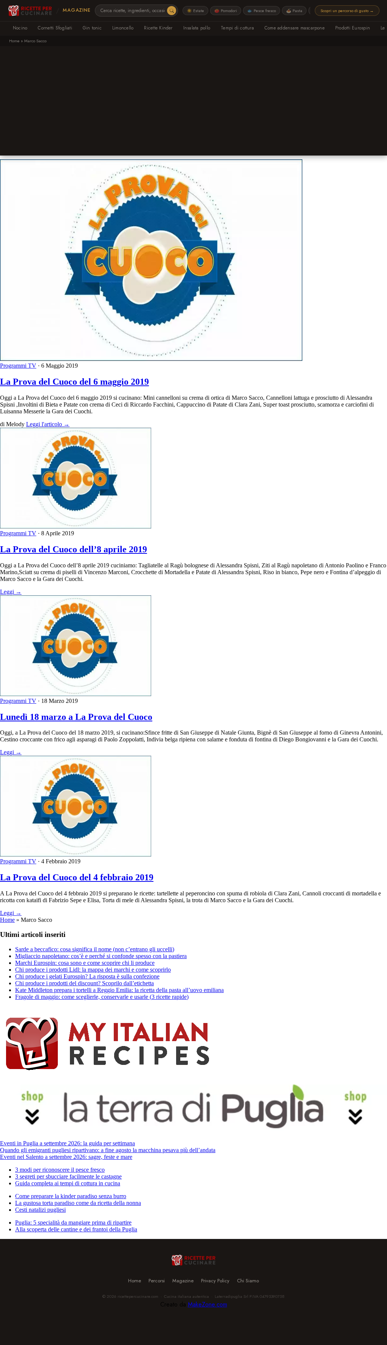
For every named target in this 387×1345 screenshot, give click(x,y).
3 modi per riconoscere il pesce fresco (60, 1169)
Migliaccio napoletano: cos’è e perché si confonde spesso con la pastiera (101, 956)
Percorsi (157, 1280)
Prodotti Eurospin (352, 28)
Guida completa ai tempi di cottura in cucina (67, 1183)
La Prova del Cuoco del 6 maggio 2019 (74, 382)
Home (14, 41)
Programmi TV (18, 365)
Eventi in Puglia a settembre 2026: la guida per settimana (67, 1143)
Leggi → (11, 592)
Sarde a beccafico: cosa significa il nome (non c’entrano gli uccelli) (94, 949)
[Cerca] (171, 10)
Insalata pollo (196, 28)
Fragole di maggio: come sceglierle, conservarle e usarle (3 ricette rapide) (102, 997)
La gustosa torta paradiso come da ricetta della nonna (78, 1203)
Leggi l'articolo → (48, 424)
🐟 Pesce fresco (261, 11)
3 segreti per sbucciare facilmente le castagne (68, 1176)
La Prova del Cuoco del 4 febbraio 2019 (76, 877)
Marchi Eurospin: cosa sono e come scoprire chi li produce (85, 963)
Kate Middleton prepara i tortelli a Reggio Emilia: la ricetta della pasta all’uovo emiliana (119, 990)
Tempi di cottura (237, 28)
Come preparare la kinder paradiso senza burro (70, 1196)
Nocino (20, 28)
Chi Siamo (248, 1280)
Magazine (76, 10)
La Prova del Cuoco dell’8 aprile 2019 (73, 549)
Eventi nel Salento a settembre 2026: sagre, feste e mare (66, 1157)
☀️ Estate (195, 11)
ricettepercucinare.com (138, 1296)
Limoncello (122, 28)
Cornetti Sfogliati (55, 28)
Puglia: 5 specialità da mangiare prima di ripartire (73, 1222)
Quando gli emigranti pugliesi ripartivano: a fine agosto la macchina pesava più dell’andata (107, 1150)
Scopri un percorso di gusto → (347, 11)
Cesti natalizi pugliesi (40, 1209)
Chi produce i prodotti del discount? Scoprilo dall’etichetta (84, 983)
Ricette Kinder (158, 28)
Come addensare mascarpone (295, 28)
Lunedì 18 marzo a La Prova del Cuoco (76, 717)
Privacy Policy (215, 1280)
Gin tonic (92, 28)
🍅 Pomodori (225, 11)
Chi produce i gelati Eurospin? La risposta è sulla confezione (87, 976)
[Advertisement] (193, 103)
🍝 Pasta (294, 11)
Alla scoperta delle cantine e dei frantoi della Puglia (76, 1229)
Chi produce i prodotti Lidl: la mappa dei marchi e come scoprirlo (93, 969)
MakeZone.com (207, 1304)
